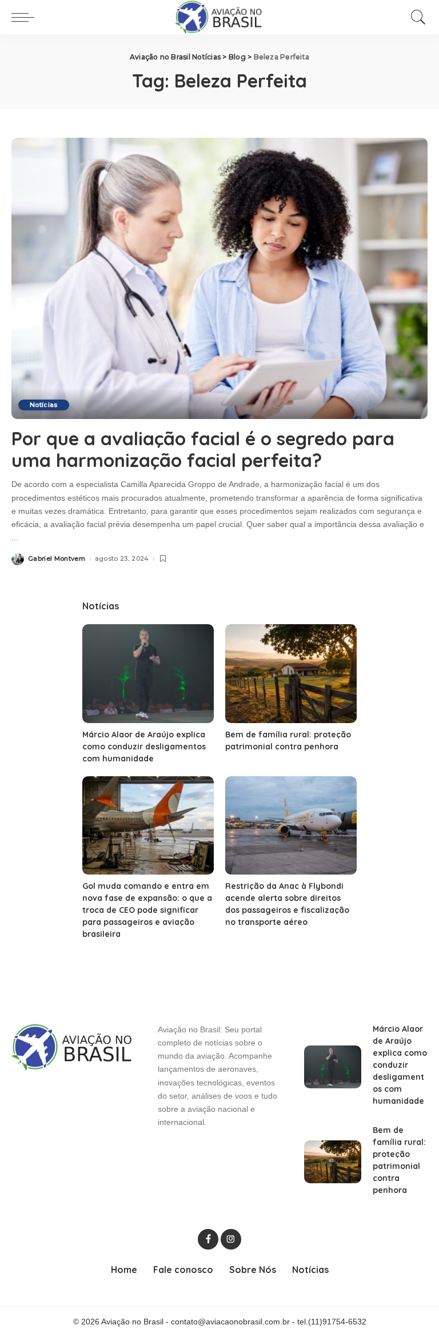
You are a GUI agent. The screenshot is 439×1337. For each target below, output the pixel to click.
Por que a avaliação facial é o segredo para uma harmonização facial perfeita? (202, 449)
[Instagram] (231, 1239)
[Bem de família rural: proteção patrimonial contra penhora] (291, 673)
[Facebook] (208, 1239)
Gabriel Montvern (57, 559)
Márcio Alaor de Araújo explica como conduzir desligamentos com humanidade (144, 746)
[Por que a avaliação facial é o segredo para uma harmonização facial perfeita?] (219, 278)
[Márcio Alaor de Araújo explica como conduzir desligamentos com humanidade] (148, 673)
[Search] (416, 17)
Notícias (44, 405)
